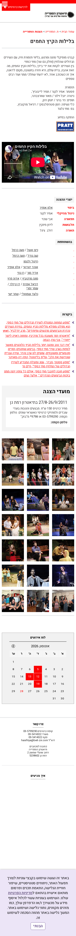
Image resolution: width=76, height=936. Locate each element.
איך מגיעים (38, 776)
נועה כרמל (18, 250)
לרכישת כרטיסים (17, 7)
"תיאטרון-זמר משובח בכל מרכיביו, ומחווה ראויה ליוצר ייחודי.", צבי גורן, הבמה (37, 338)
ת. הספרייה (52, 32)
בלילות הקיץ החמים (52, 41)
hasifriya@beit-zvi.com (34, 740)
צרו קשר (38, 724)
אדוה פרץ (13, 278)
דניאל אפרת (30, 284)
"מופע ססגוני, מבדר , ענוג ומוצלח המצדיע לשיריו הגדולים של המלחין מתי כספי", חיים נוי (40, 364)
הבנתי (38, 926)
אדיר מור (32, 273)
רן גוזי (20, 273)
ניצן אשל (32, 250)
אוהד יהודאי (30, 267)
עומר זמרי (32, 288)
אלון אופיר (46, 207)
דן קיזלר (14, 284)
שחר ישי (13, 294)
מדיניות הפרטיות (20, 893)
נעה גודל (33, 255)
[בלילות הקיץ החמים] (63, 449)
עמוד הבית (68, 32)
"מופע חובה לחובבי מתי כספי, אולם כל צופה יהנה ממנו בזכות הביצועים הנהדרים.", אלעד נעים (37, 373)
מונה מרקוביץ (29, 278)
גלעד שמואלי (29, 294)
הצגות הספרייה (32, 32)
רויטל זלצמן (31, 261)
